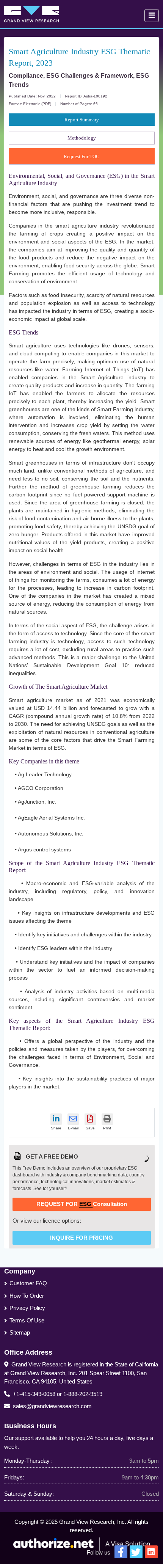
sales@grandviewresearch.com (52, 1406)
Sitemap (19, 1332)
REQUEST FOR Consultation (81, 1204)
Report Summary (81, 119)
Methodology (81, 138)
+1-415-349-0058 (34, 1394)
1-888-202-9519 (82, 1394)
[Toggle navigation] (151, 15)
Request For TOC (81, 156)
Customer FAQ (28, 1283)
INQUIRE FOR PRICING (81, 1237)
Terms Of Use (26, 1320)
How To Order (26, 1295)
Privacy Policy (27, 1308)
